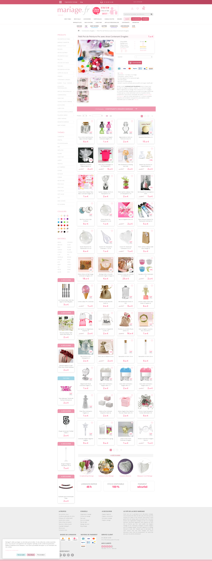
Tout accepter (21, 554)
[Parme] (64, 219)
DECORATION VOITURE (64, 69)
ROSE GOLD (61, 184)
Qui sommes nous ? (64, 514)
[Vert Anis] (64, 222)
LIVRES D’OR (61, 108)
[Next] (152, 116)
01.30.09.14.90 (106, 538)
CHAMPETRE (61, 136)
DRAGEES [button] (60, 76)
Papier (69, 247)
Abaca (59, 242)
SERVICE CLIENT (107, 535)
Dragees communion (107, 516)
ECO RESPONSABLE (63, 143)
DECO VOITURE (89, 22)
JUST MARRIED (61, 167)
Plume (69, 249)
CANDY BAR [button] (99, 22)
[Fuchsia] (61, 219)
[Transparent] (67, 232)
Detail (56, 289)
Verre (69, 269)
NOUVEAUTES (136, 19)
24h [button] (143, 43)
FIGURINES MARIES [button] (63, 115)
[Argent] (67, 228)
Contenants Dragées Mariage (119, 109)
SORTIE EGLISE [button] (98, 19)
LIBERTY (60, 160)
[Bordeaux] (61, 225)
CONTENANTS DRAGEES (64, 79)
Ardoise (60, 244)
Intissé (60, 259)
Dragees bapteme (106, 514)
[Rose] (67, 216)
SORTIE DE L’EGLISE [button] (63, 73)
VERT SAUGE (61, 194)
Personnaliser (41, 554)
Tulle (68, 267)
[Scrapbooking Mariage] (86, 466)
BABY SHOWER (61, 125)
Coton (60, 252)
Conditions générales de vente (67, 516)
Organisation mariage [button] (71, 2)
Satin (68, 262)
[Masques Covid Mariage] (145, 466)
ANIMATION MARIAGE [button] (63, 122)
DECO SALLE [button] (77, 19)
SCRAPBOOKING (62, 95)
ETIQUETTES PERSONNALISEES (62, 87)
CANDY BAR (61, 157)
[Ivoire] (61, 216)
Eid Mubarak (61, 204)
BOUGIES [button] (60, 49)
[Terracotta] (67, 225)
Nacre (59, 272)
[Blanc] (58, 216)
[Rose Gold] (61, 232)
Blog (81, 2)
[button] (104, 26)
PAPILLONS (60, 150)
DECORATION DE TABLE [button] (64, 39)
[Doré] (58, 232)
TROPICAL (60, 163)
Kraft (59, 264)
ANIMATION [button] (135, 22)
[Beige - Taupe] (64, 228)
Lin (58, 267)
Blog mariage (83, 526)
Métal (59, 269)
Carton (60, 249)
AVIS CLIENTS (106, 543)
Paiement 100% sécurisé (65, 524)
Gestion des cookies (64, 520)
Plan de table (83, 522)
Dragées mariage (106, 520)
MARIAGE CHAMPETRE (63, 42)
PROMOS (145, 19)
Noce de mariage (84, 520)
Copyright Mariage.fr (64, 526)
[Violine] (67, 219)
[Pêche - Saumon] (58, 228)
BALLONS (60, 59)
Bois (59, 247)
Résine (69, 257)
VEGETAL (60, 140)
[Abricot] (61, 228)
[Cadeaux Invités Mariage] (106, 466)
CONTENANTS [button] (125, 22)
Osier (68, 244)
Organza (69, 242)
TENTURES (60, 66)
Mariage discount (84, 524)
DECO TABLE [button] (67, 19)
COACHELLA (61, 191)
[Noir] (64, 232)
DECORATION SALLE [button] (63, 56)
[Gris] (64, 216)
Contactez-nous (63, 530)
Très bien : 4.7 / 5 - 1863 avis (108, 548)
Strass (69, 264)
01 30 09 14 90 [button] (108, 2)
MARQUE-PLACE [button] (62, 46)
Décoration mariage (107, 518)
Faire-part (82, 518)
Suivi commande (137, 2)
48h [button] (143, 45)
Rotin (69, 259)
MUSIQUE (60, 174)
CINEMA (60, 177)
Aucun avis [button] (143, 50)
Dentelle (60, 257)
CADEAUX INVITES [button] (109, 19)
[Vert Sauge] (67, 222)
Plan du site (62, 528)
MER (59, 147)
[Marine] (61, 222)
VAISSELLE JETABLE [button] (62, 52)
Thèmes (61, 132)
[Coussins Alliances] (125, 466)
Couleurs (62, 211)
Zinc (68, 272)
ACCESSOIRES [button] (87, 19)
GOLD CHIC (61, 187)
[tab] (66, 39)
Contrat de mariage (85, 516)
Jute (59, 262)
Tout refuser (31, 554)
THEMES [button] (127, 19)
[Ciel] (58, 219)
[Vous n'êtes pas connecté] (132, 8)
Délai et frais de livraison (65, 522)
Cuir (59, 254)
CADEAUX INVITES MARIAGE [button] (65, 101)
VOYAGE (60, 170)
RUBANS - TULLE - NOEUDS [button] (65, 83)
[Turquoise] (58, 222)
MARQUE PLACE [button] (77, 22)
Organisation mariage (85, 514)
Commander (136, 62)
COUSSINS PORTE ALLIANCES (65, 112)
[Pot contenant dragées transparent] (95, 58)
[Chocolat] (58, 225)
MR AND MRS (61, 180)
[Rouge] (64, 225)
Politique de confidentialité (66, 518)
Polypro (69, 252)
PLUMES (60, 153)
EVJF (59, 197)
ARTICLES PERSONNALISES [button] (112, 22)
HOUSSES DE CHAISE (63, 62)
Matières (62, 238)
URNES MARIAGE (62, 118)
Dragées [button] (119, 19)
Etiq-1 (136, 99)
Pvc (68, 254)
